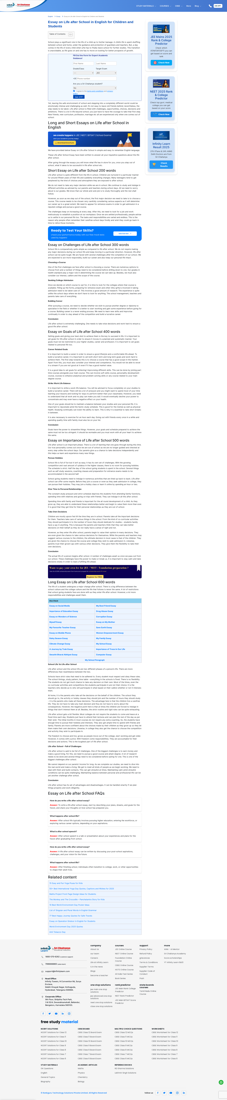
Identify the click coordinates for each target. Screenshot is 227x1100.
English (44, 1072)
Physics (81, 1072)
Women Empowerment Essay (110, 633)
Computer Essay (103, 654)
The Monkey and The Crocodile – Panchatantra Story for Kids (77, 899)
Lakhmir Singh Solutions (125, 1072)
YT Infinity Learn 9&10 (173, 962)
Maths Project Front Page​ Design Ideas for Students (72, 894)
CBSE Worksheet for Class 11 (164, 1036)
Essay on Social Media (59, 606)
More (188, 6)
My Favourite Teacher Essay (62, 627)
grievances (145, 958)
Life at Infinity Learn (99, 962)
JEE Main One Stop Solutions (98, 990)
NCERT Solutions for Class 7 (53, 1054)
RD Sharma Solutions (124, 1068)
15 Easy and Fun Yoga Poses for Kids (66, 883)
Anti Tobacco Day (57, 932)
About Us (94, 949)
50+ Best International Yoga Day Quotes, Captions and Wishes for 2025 (81, 888)
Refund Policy (146, 953)
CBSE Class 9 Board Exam (89, 1045)
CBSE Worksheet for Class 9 (164, 1045)
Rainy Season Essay (58, 638)
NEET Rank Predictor (124, 995)
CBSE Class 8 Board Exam (89, 1049)
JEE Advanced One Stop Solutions (101, 997)
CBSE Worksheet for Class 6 (164, 1058)
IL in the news (96, 966)
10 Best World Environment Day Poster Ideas (69, 905)
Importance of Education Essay (63, 611)
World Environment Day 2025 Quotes (66, 926)
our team (94, 953)
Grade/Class (78, 68)
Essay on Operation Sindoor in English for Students (72, 921)
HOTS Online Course (124, 969)
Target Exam (101, 68)
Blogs (92, 971)
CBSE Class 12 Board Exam (90, 1032)
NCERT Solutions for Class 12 (53, 1032)
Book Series (120, 978)
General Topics (48, 1077)
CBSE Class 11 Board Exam (89, 1036)
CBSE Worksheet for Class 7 (164, 1054)
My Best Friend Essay (106, 606)
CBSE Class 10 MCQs (124, 1041)
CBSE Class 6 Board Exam (89, 1058)
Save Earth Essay (104, 627)
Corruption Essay (104, 616)
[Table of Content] (70, 34)
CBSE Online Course (124, 965)
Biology (81, 1081)
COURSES (164, 6)
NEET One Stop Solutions (101, 1002)
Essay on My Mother (105, 622)
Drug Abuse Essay (104, 611)
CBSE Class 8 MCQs (124, 1049)
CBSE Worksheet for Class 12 (165, 1032)
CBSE (177, 6)
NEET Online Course (124, 953)
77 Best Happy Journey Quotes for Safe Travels (70, 916)
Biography (45, 1081)
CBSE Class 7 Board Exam (89, 1054)
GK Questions (47, 1068)
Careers (94, 958)
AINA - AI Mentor (172, 949)
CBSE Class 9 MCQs (123, 1045)
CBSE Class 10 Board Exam (90, 1041)
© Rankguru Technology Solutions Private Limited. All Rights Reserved (74, 1093)
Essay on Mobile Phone (60, 633)
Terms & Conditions (149, 962)
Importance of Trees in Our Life (110, 649)
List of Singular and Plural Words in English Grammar (73, 910)
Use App (218, 6)
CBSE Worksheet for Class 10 (165, 1041)
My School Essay (104, 644)
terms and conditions (95, 91)
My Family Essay (103, 638)
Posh (142, 978)
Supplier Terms (147, 966)
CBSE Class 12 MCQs (124, 1032)
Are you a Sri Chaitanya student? (88, 84)
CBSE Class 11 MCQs (124, 1036)
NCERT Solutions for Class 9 (53, 1045)
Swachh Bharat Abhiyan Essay (63, 654)
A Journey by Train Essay (61, 649)
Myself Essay (55, 622)
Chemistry (82, 1077)
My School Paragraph (95, 660)
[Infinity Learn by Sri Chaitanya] (23, 6)
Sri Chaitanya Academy (175, 953)
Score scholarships (173, 958)
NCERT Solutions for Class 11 (53, 1036)
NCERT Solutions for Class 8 (53, 1049)
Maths (81, 1068)
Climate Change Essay (59, 644)
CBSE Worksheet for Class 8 (164, 1049)
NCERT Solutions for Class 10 (54, 1041)
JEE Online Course (123, 949)
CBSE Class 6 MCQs (124, 1058)
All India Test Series (124, 974)
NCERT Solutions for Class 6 (53, 1058)
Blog (197, 6)
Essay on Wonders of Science (63, 616)
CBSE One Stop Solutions (101, 1006)
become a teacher (99, 975)
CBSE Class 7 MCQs (124, 1054)
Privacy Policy (146, 949)
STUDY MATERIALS (145, 6)
